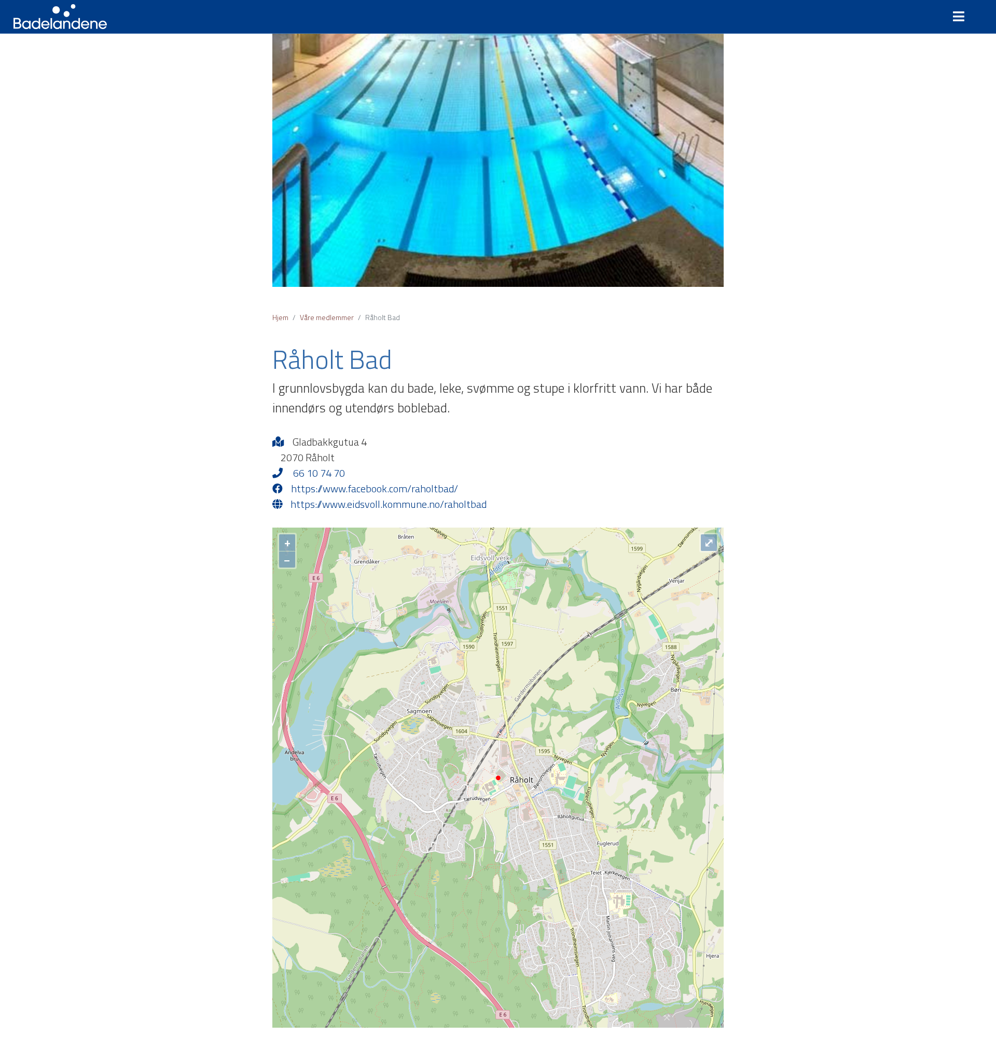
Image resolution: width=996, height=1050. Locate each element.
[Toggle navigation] (962, 16)
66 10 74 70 (318, 473)
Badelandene (60, 16)
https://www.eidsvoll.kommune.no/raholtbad (388, 504)
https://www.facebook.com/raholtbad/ (374, 488)
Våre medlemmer (327, 317)
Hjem (280, 317)
